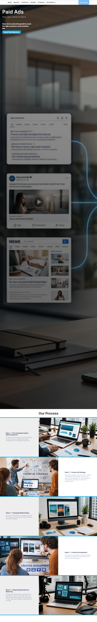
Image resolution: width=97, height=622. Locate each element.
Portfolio (33, 2)
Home (10, 2)
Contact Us (25, 2)
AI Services (41, 2)
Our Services (50, 2)
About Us (16, 2)
